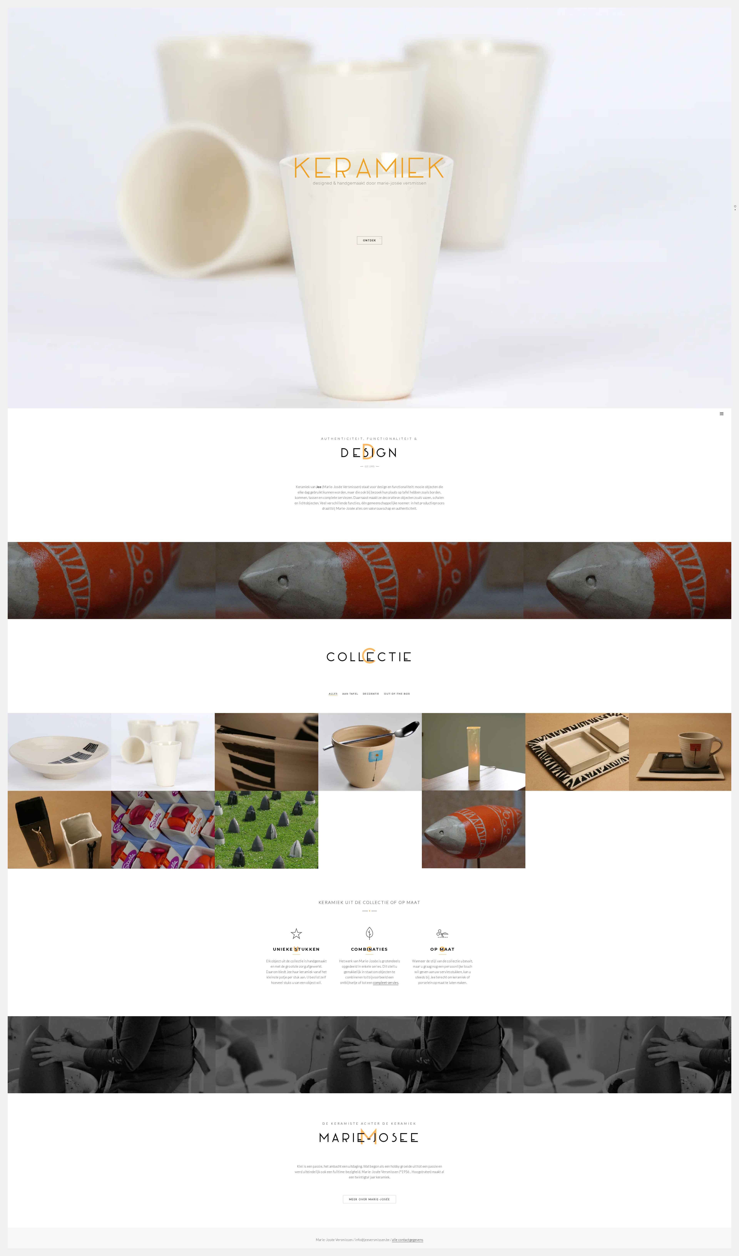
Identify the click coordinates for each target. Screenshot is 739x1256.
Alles (333, 693)
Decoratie (371, 693)
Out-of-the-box (397, 693)
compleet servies (385, 983)
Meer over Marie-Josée (369, 1199)
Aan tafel (350, 693)
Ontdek (369, 240)
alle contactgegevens (407, 1240)
